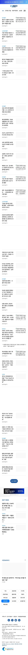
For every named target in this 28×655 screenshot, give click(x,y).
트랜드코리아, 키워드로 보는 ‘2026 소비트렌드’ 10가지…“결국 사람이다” (14, 345)
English (7, 642)
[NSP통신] (14, 6)
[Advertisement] (14, 92)
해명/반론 (5, 604)
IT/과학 (22, 591)
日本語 (11, 642)
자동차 (22, 594)
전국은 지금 (8, 10)
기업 (5, 591)
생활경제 (14, 597)
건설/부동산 (5, 594)
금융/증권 (14, 591)
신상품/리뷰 (22, 601)
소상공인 (21, 10)
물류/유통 (14, 594)
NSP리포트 (15, 10)
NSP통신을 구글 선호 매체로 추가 (11, 2)
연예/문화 (5, 601)
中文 (14, 642)
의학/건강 (5, 597)
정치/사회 (23, 597)
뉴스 (3, 10)
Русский (17, 642)
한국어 (3, 642)
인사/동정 (14, 601)
